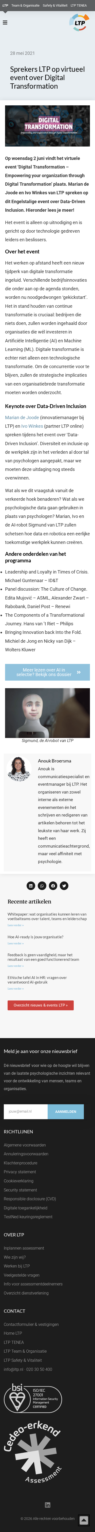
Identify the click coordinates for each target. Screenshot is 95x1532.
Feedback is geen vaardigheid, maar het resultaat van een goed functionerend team (43, 957)
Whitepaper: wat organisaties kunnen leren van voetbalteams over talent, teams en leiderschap (47, 916)
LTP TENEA (79, 5)
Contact (14, 1311)
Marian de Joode (22, 417)
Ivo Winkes (32, 426)
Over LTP (14, 1234)
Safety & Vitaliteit (55, 5)
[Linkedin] (47, 1505)
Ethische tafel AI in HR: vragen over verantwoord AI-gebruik (37, 979)
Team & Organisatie (25, 5)
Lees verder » (16, 925)
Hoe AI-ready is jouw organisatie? (35, 937)
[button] (31, 885)
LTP (5, 5)
